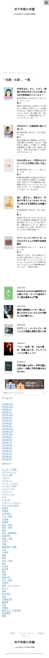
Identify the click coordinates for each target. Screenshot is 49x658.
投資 (4, 555)
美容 (4, 591)
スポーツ (6, 478)
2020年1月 (7, 412)
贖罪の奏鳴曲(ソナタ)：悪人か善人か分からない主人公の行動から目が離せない (31, 313)
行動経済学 (7, 599)
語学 (4, 605)
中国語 (5, 511)
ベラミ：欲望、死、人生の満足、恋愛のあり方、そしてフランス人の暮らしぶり (31, 350)
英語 (4, 596)
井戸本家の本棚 (24, 9)
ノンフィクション (10, 483)
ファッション (8, 489)
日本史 (5, 566)
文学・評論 (7, 561)
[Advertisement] (24, 43)
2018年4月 (7, 451)
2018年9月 (7, 437)
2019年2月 (7, 426)
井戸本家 (6, 514)
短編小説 (6, 577)
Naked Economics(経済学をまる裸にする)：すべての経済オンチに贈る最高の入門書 (32, 294)
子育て (22, 101)
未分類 (5, 569)
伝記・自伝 (7, 525)
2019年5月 (7, 418)
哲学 (4, 530)
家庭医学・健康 (9, 547)
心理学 (5, 552)
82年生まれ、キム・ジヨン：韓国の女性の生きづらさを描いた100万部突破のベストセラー (32, 92)
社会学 (5, 583)
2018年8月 (7, 440)
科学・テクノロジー (11, 585)
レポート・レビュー (11, 503)
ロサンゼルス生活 (10, 505)
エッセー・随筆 (37, 170)
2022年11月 (7, 404)
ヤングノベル (8, 494)
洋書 (4, 574)
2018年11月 (7, 431)
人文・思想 (7, 516)
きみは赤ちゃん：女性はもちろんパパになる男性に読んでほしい (31, 163)
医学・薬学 (7, 527)
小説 (27, 101)
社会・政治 (7, 580)
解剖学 (5, 602)
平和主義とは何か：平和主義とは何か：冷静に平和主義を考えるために (31, 368)
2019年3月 (7, 423)
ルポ (4, 497)
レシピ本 (6, 500)
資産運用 (6, 613)
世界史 (5, 508)
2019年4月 (7, 420)
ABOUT (13, 633)
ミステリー (7, 491)
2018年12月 (7, 429)
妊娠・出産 (35, 132)
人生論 (5, 519)
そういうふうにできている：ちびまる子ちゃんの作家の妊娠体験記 (31, 241)
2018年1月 (7, 459)
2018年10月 (7, 434)
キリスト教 (7, 475)
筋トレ (5, 588)
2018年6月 (7, 445)
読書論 (5, 608)
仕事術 (5, 522)
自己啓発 (6, 594)
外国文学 (34, 98)
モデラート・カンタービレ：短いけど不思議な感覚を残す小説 (31, 329)
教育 (4, 558)
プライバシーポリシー (26, 633)
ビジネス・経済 (9, 486)
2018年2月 (7, 456)
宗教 (4, 544)
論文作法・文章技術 (11, 610)
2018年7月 (7, 443)
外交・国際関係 (9, 533)
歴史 (4, 572)
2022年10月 (7, 407)
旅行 (4, 563)
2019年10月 (7, 415)
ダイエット (7, 480)
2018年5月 (7, 448)
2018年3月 (7, 454)
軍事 (4, 616)
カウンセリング (9, 472)
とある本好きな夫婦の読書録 (24, 647)
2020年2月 (7, 409)
